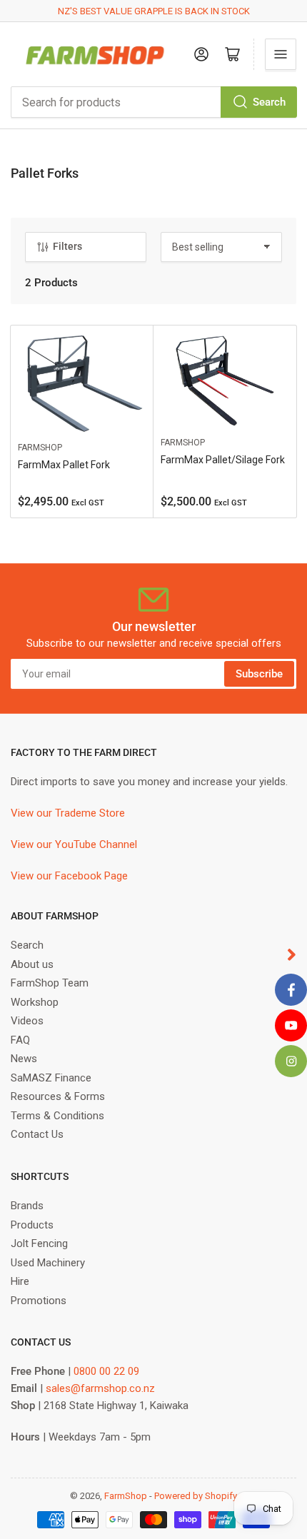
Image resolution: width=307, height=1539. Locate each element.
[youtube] (291, 1025)
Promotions (38, 1300)
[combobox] (153, 102)
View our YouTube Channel (74, 844)
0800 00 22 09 (106, 1371)
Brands (27, 1205)
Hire (20, 1281)
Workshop (35, 1002)
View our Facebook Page (69, 875)
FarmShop (40, 448)
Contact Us (37, 1134)
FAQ (20, 1040)
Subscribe (259, 673)
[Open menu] (280, 54)
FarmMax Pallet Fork (64, 464)
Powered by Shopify (195, 1495)
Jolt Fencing (39, 1243)
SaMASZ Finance (51, 1077)
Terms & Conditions (57, 1115)
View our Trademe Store (68, 813)
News (24, 1058)
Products (32, 1224)
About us (32, 964)
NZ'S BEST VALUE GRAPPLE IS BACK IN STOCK (154, 11)
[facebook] (291, 990)
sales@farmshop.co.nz (100, 1388)
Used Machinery (48, 1262)
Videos (27, 1020)
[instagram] (291, 1061)
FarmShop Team (50, 983)
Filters (67, 246)
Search (269, 102)
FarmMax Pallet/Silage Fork (223, 459)
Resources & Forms (58, 1096)
